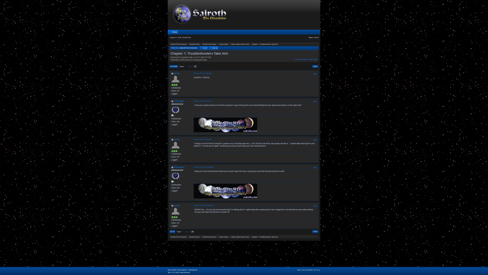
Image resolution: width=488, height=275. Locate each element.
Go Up (172, 231)
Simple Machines (185, 272)
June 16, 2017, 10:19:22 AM (202, 101)
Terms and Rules (307, 270)
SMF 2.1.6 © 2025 (173, 272)
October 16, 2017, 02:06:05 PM (204, 167)
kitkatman (179, 101)
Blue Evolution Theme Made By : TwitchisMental (182, 270)
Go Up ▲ (317, 270)
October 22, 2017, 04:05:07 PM (204, 205)
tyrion (177, 73)
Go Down (173, 66)
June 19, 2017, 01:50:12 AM (202, 139)
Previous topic (301, 59)
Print (315, 66)
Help (298, 270)
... (190, 66)
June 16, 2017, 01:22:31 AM (202, 73)
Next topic (313, 59)
